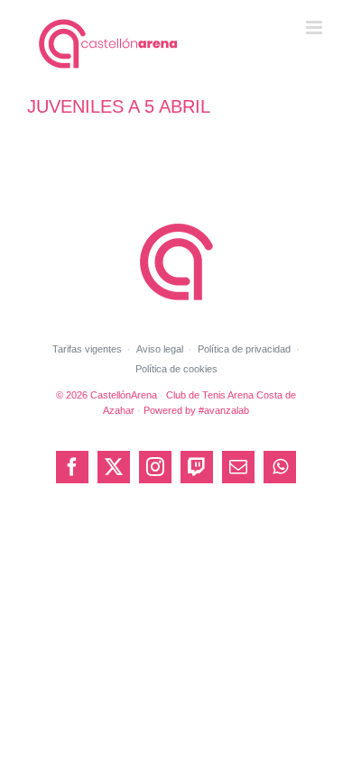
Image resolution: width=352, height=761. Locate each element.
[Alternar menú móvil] (315, 27)
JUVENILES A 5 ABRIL (118, 106)
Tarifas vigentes (87, 349)
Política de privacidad (244, 349)
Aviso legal (159, 349)
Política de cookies (176, 368)
